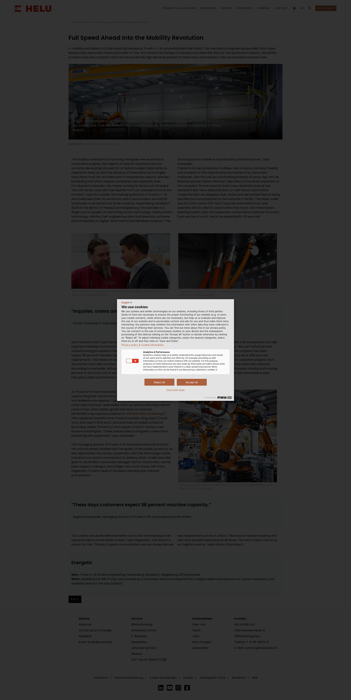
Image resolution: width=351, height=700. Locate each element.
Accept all (192, 382)
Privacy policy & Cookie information (142, 344)
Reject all (159, 382)
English (125, 302)
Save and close (175, 390)
